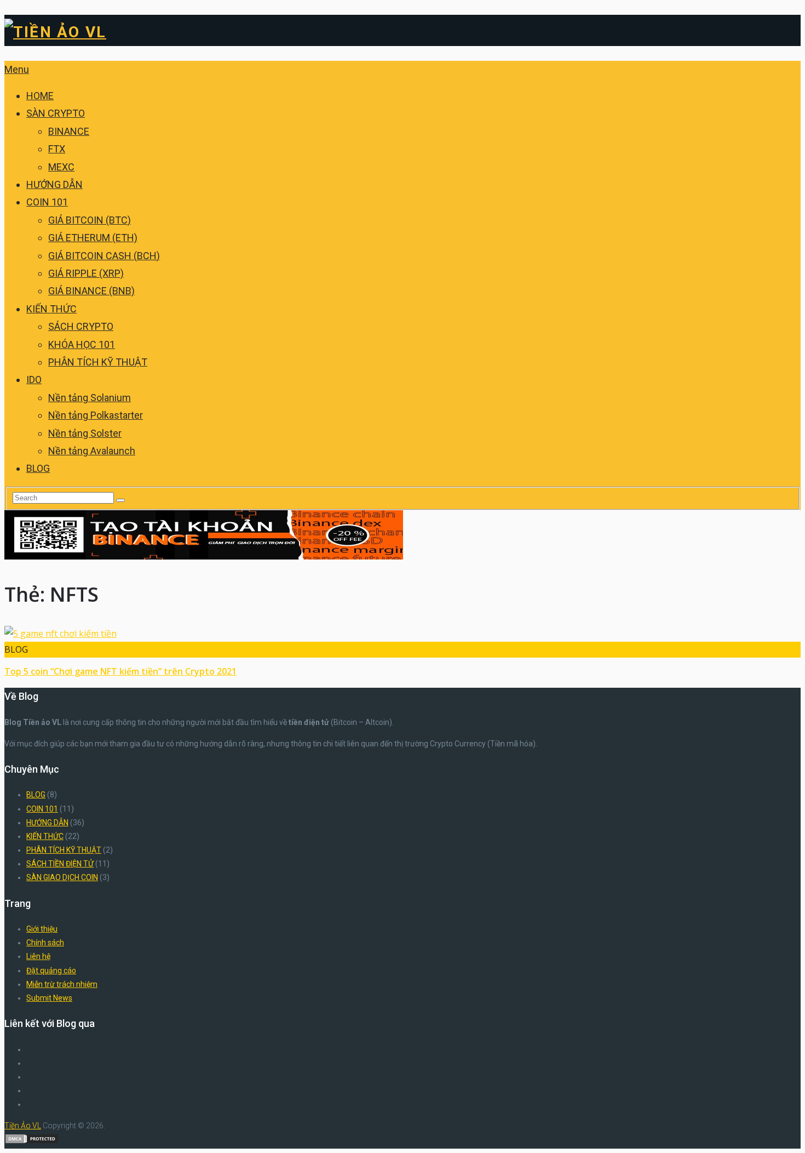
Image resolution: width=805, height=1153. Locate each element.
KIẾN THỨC (51, 309)
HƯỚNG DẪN (54, 184)
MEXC (61, 167)
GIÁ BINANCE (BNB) (91, 290)
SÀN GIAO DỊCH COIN (62, 877)
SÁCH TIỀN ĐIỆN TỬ (60, 863)
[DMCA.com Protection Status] (31, 1141)
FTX (56, 149)
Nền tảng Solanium (89, 397)
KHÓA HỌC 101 (81, 344)
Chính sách (45, 942)
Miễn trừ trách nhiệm (61, 984)
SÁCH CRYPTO (80, 326)
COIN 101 (47, 202)
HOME (40, 95)
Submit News (49, 998)
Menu (16, 69)
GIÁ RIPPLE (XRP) (86, 273)
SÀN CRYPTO (55, 113)
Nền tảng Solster (85, 433)
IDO (34, 379)
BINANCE (68, 131)
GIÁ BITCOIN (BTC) (89, 220)
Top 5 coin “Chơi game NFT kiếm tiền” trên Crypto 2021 (120, 671)
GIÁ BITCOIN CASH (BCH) (104, 255)
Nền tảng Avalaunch (91, 450)
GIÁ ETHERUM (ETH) (92, 237)
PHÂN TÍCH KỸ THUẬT (97, 362)
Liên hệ (38, 956)
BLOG (38, 468)
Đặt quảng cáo (51, 970)
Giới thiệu (42, 928)
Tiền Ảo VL (22, 1125)
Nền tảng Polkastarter (95, 415)
